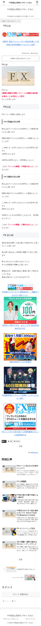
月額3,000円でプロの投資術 (20, 362)
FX (5, 441)
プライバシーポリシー (10, 619)
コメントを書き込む (20, 594)
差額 (11, 441)
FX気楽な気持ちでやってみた (20, 3)
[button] (37, 401)
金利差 (18, 441)
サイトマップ (30, 619)
